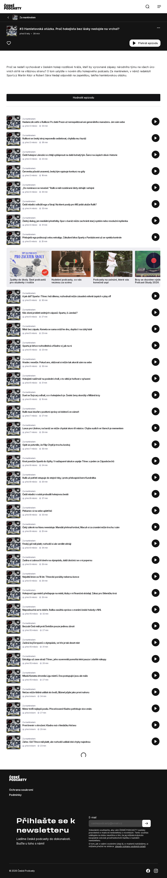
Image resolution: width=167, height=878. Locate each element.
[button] (147, 6)
